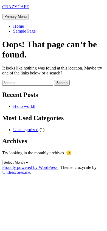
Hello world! (24, 106)
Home (18, 26)
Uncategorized (25, 129)
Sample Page (24, 31)
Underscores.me (16, 172)
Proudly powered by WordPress (30, 167)
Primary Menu (15, 17)
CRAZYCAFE (15, 6)
